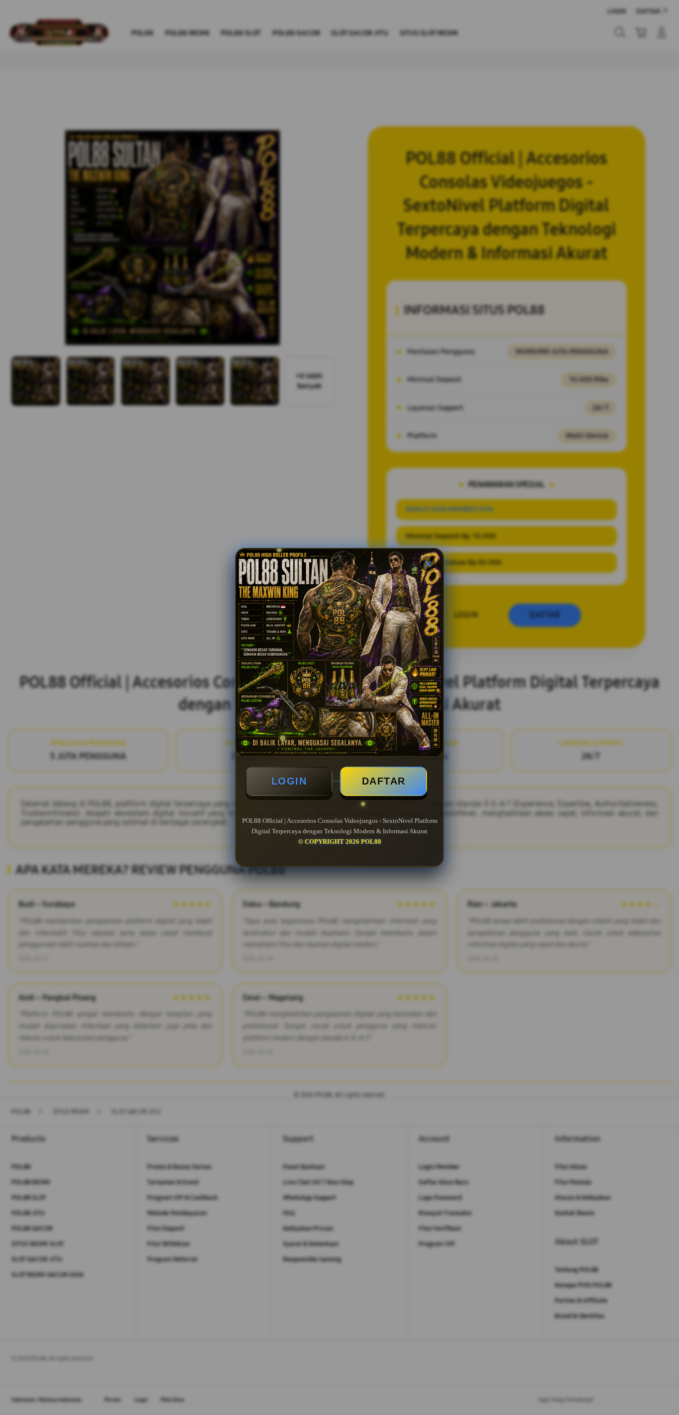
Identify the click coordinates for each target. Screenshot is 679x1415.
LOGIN (289, 781)
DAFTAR (384, 781)
